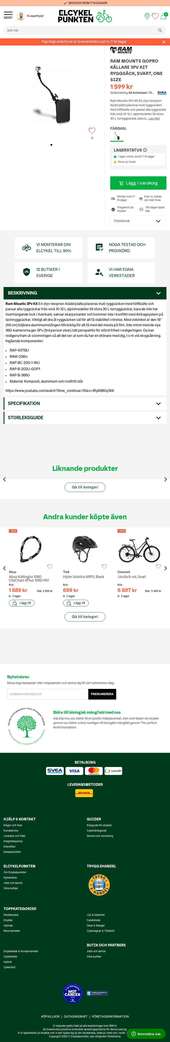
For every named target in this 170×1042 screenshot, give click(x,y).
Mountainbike (12, 931)
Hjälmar (8, 925)
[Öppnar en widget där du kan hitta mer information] (146, 1034)
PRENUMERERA (102, 694)
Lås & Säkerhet (96, 915)
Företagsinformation (110, 1016)
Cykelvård (9, 967)
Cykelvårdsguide (96, 831)
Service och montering (100, 836)
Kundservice (11, 831)
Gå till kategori (85, 487)
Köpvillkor (9, 846)
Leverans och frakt (14, 836)
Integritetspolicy (13, 841)
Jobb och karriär (13, 883)
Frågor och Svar (13, 825)
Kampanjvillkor (12, 852)
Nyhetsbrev (10, 878)
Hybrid (8, 962)
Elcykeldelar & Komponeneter (21, 951)
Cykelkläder (93, 920)
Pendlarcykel (11, 915)
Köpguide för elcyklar (99, 825)
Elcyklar (8, 920)
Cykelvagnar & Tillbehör (101, 931)
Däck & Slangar (96, 925)
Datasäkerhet (76, 1016)
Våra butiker (11, 888)
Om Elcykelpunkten (15, 872)
